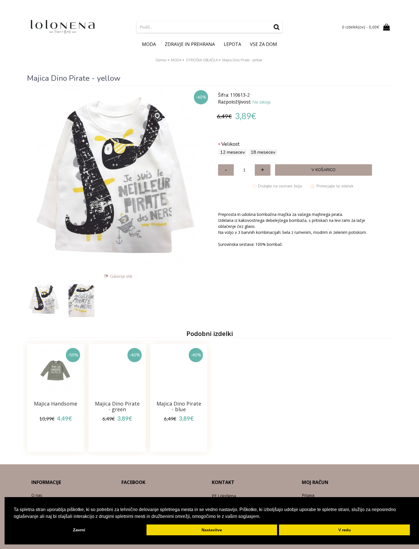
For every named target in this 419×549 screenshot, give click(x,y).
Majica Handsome (55, 403)
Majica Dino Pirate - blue (178, 406)
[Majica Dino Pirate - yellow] (118, 180)
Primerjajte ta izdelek (334, 186)
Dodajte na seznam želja (280, 186)
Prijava (308, 495)
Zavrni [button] (79, 530)
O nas (36, 495)
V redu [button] (344, 530)
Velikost (230, 144)
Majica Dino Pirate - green (117, 406)
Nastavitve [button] (212, 530)
